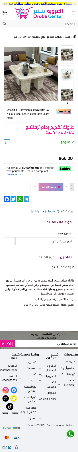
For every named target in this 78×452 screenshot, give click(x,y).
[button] (61, 46)
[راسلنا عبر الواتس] (64, 434)
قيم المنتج (46, 257)
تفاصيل (66, 257)
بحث (67, 36)
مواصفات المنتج (59, 222)
